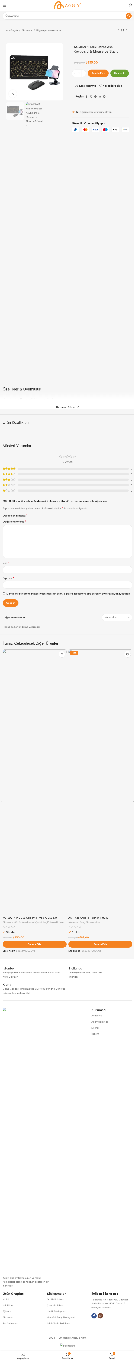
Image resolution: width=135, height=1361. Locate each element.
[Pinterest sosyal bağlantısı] (95, 96)
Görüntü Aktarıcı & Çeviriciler (30, 922)
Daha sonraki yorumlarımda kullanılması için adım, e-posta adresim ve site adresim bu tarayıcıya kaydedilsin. (68, 593)
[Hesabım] (130, 5)
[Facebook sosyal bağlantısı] (86, 96)
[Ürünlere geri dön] (122, 30)
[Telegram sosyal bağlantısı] (104, 96)
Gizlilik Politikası (55, 1299)
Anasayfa (96, 1015)
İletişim (95, 1033)
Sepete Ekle (98, 73)
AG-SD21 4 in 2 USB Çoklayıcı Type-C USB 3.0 (30, 917)
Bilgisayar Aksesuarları (49, 30)
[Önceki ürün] (118, 30)
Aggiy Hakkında (99, 1021)
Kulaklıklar (8, 1305)
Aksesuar (27, 30)
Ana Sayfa (12, 30)
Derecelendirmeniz (15, 515)
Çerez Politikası (55, 1305)
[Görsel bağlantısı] (20, 1139)
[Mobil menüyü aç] (4, 5)
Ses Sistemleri (10, 1323)
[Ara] (129, 16)
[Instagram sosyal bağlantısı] (100, 1315)
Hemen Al (119, 73)
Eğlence (7, 1311)
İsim (6, 563)
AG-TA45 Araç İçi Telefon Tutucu (88, 917)
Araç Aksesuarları (90, 922)
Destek (95, 1027)
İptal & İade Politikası (58, 1323)
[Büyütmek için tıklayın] (13, 94)
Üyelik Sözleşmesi (56, 1311)
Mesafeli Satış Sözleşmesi (61, 1317)
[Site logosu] (67, 5)
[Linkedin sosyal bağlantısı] (100, 96)
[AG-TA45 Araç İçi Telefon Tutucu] (100, 781)
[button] (35, 944)
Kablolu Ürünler (56, 922)
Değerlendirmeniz (14, 521)
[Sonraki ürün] (127, 30)
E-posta (8, 578)
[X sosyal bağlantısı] (91, 96)
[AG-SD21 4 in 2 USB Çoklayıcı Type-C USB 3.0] (35, 781)
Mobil (6, 1299)
